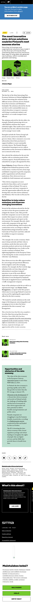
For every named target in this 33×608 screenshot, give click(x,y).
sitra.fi (20, 11)
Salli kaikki (16, 587)
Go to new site (12, 15)
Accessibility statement (9, 540)
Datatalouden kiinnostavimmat (12, 466)
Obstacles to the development (16, 395)
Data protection (6, 530)
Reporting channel (7, 537)
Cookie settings (6, 534)
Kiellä (16, 593)
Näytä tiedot (17, 599)
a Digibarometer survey (16, 421)
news (4, 32)
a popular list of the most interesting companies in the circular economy (16, 319)
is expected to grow (15, 379)
